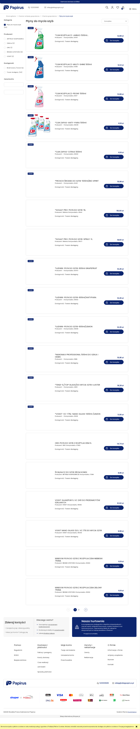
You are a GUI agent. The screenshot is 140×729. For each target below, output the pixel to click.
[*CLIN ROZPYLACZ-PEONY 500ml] (40, 96)
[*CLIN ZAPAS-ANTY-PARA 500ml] (40, 125)
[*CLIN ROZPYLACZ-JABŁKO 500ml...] (40, 38)
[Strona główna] (14, 7)
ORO (64, 445)
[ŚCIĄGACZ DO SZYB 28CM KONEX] (40, 475)
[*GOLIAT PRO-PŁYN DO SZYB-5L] (40, 213)
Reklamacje (88, 657)
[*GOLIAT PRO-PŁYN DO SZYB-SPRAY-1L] (40, 242)
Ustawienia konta (67, 655)
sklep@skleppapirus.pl (55, 7)
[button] (132, 9)
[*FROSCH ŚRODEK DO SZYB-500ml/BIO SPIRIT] (40, 184)
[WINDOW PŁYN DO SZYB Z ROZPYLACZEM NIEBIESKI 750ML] (40, 562)
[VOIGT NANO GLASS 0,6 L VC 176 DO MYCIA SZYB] (40, 533)
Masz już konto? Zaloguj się (17, 632)
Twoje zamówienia (68, 650)
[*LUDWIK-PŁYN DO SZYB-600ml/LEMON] (40, 329)
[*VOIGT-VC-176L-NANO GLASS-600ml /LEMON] (40, 417)
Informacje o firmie (115, 650)
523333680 (35, 7)
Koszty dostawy (43, 657)
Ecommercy (132, 712)
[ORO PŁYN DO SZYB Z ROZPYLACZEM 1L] (40, 446)
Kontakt (111, 664)
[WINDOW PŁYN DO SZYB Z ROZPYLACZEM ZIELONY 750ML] (40, 591)
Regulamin (18, 650)
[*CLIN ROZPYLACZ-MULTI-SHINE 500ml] (40, 67)
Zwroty (86, 652)
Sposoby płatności (45, 672)
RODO (16, 655)
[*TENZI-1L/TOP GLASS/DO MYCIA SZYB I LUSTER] (40, 387)
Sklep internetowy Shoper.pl (70, 716)
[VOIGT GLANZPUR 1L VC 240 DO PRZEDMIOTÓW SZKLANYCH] (40, 504)
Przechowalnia (66, 660)
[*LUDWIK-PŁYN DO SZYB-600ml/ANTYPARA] (40, 300)
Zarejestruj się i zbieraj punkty (18, 628)
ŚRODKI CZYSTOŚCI (69, 563)
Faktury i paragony (45, 652)
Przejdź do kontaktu (91, 634)
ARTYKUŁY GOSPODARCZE (71, 474)
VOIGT (65, 505)
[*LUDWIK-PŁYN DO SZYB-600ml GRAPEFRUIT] (40, 271)
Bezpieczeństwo (20, 660)
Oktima (65, 212)
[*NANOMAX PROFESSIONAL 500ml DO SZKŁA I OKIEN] (40, 358)
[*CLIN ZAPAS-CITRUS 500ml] (40, 154)
